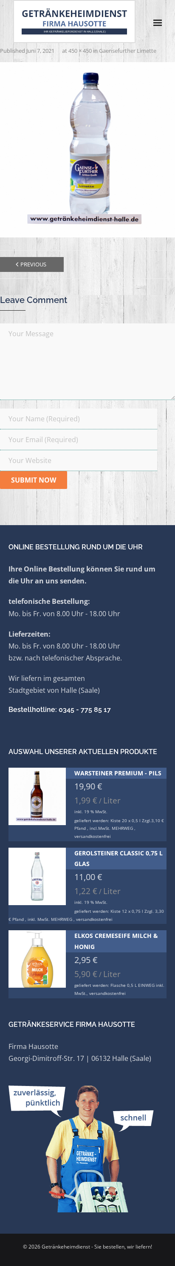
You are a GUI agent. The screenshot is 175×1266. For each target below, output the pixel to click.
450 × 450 (80, 50)
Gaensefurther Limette (127, 50)
